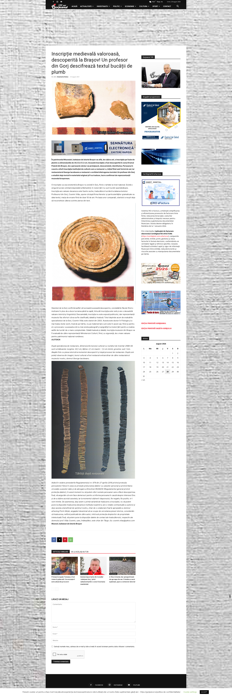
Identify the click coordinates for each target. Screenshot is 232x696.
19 (157, 367)
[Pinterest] (65, 539)
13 (163, 362)
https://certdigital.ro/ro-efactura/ (155, 236)
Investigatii (102, 6)
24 (144, 371)
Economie (129, 6)
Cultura (143, 6)
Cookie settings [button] (190, 692)
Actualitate (86, 6)
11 (150, 362)
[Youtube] (61, 1)
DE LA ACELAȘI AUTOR (79, 552)
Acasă (74, 6)
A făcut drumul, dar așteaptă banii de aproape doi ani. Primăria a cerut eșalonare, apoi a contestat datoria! (122, 579)
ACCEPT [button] (204, 692)
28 (168, 371)
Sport (155, 6)
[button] (178, 6)
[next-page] (56, 589)
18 (150, 367)
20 (163, 367)
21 (168, 367)
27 (163, 371)
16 (178, 362)
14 (168, 362)
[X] (59, 539)
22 (173, 367)
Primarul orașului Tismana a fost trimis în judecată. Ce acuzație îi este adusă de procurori (63, 579)
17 (144, 367)
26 (157, 371)
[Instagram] (57, 1)
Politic (116, 6)
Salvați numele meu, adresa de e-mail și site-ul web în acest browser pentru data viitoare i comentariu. (94, 646)
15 (173, 362)
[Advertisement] (116, 27)
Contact (167, 6)
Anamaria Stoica (62, 77)
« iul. (143, 380)
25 (150, 371)
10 (144, 362)
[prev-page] (52, 589)
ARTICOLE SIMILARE (60, 552)
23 (178, 367)
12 (157, 362)
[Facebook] (53, 1)
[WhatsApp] (70, 539)
